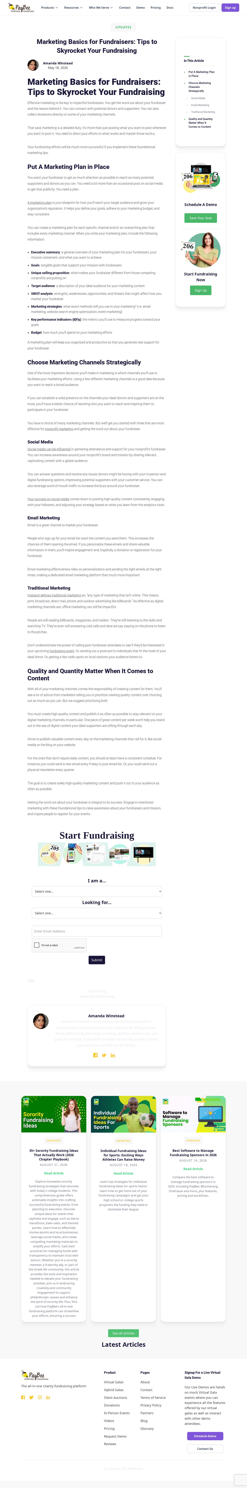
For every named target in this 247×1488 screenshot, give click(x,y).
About (145, 1382)
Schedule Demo (205, 1436)
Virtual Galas (114, 1382)
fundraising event (62, 651)
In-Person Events (117, 1413)
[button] (49, 7)
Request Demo (115, 1436)
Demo (140, 8)
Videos (109, 1421)
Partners (147, 1413)
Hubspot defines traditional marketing (54, 595)
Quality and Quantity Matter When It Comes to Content (201, 123)
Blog (144, 1421)
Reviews (110, 1444)
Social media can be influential (49, 449)
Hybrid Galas (114, 1390)
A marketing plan (39, 203)
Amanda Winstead (58, 63)
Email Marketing (200, 105)
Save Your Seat (200, 218)
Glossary (147, 1428)
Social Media (198, 98)
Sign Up (201, 290)
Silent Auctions (115, 1397)
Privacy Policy (150, 1405)
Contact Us (205, 1449)
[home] (21, 8)
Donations (112, 1405)
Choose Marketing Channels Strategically (200, 87)
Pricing (156, 8)
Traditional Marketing (203, 111)
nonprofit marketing (59, 429)
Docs (170, 8)
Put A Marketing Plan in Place (201, 74)
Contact (125, 8)
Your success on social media (48, 499)
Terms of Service (153, 1397)
